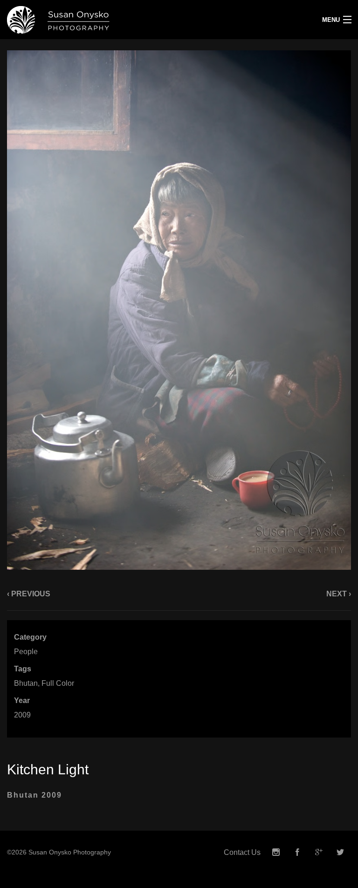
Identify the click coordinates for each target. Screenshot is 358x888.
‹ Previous (28, 594)
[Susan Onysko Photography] (134, 19)
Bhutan (26, 683)
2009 (22, 715)
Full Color (57, 683)
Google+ (319, 852)
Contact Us (242, 852)
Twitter (340, 852)
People (26, 652)
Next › (338, 594)
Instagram (276, 852)
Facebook (297, 852)
